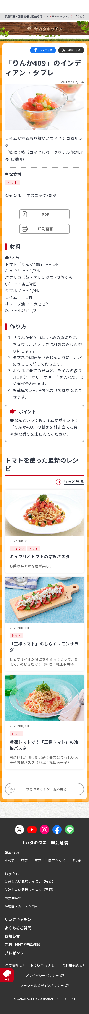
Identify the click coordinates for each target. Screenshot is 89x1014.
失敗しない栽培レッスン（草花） (30, 889)
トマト (12, 182)
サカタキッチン (61, 16)
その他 (77, 860)
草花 (38, 860)
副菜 (53, 195)
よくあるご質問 (18, 927)
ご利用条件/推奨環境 (23, 944)
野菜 (24, 860)
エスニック (36, 195)
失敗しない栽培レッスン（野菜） (30, 881)
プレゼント (14, 953)
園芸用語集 (13, 898)
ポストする (74, 50)
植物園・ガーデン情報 (22, 906)
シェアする (46, 50)
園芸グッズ (56, 860)
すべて (9, 860)
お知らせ (12, 936)
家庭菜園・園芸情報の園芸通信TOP (26, 16)
